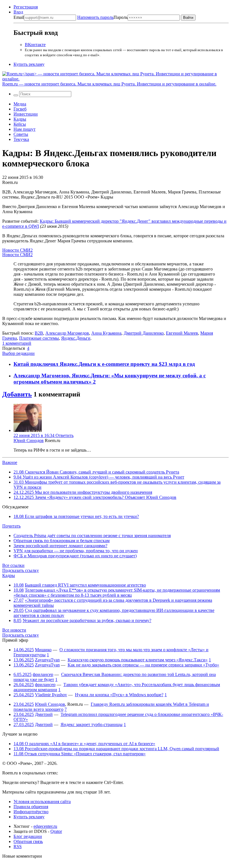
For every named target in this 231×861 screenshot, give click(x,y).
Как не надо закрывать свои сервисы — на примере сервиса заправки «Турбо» (143, 664)
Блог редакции (28, 836)
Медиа (20, 104)
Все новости (14, 630)
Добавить (17, 394)
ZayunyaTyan (47, 659)
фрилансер (43, 674)
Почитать (11, 526)
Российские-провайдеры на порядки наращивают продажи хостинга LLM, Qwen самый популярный (116, 748)
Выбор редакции (18, 353)
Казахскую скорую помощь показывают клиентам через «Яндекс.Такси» (138, 659)
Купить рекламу (29, 64)
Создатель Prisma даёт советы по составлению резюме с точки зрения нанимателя (92, 535)
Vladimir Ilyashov (51, 694)
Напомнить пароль (95, 17)
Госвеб (20, 109)
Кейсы (20, 124)
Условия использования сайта (42, 801)
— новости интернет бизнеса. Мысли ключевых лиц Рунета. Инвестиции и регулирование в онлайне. (109, 84)
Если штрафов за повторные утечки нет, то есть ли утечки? (76, 516)
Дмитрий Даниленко (144, 333)
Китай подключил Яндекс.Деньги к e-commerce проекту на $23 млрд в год (104, 364)
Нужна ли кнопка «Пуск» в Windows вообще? (119, 694)
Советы (21, 134)
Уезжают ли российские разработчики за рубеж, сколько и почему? (87, 620)
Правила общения (31, 806)
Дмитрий (44, 714)
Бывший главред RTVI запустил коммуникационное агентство (85, 585)
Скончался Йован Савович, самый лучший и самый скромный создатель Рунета (96, 472)
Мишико (43, 649)
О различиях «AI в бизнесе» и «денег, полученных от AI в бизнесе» (84, 743)
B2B (39, 333)
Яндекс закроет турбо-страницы (92, 724)
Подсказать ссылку (20, 570)
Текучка (21, 139)
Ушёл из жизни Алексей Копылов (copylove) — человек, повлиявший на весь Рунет (99, 477)
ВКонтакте (35, 44)
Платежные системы (39, 338)
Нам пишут (24, 129)
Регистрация (26, 6)
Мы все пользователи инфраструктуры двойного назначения (83, 492)
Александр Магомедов (67, 333)
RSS (18, 846)
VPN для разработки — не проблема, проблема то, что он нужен (76, 550)
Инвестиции (26, 114)
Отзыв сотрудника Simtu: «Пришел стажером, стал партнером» (80, 753)
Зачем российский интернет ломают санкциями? (60, 545)
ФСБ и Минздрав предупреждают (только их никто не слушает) (75, 555)
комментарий (16, 343)
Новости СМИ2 (17, 250)
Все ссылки (13, 565)
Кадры (20, 119)
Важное (9, 462)
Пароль (102, 17)
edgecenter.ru (45, 826)
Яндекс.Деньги (75, 338)
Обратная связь (28, 841)
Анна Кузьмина (106, 333)
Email (19, 17)
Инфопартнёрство (31, 811)
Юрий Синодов (29, 440)
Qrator (56, 831)
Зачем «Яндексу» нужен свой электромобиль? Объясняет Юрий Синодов (95, 497)
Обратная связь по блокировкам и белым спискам (62, 540)
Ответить (64, 435)
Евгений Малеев (182, 333)
